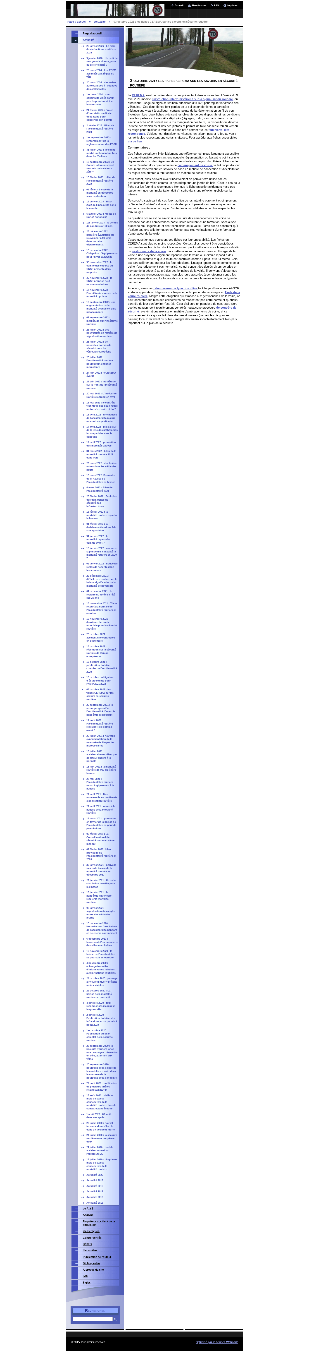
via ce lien (135, 141)
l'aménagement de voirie (195, 165)
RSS (216, 5)
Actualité (100, 21)
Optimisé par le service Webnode (217, 1342)
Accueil (179, 5)
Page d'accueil (76, 21)
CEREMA (138, 95)
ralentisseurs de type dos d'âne (175, 288)
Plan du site (199, 5)
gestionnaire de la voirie (149, 251)
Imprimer (232, 5)
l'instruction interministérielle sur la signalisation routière (192, 99)
